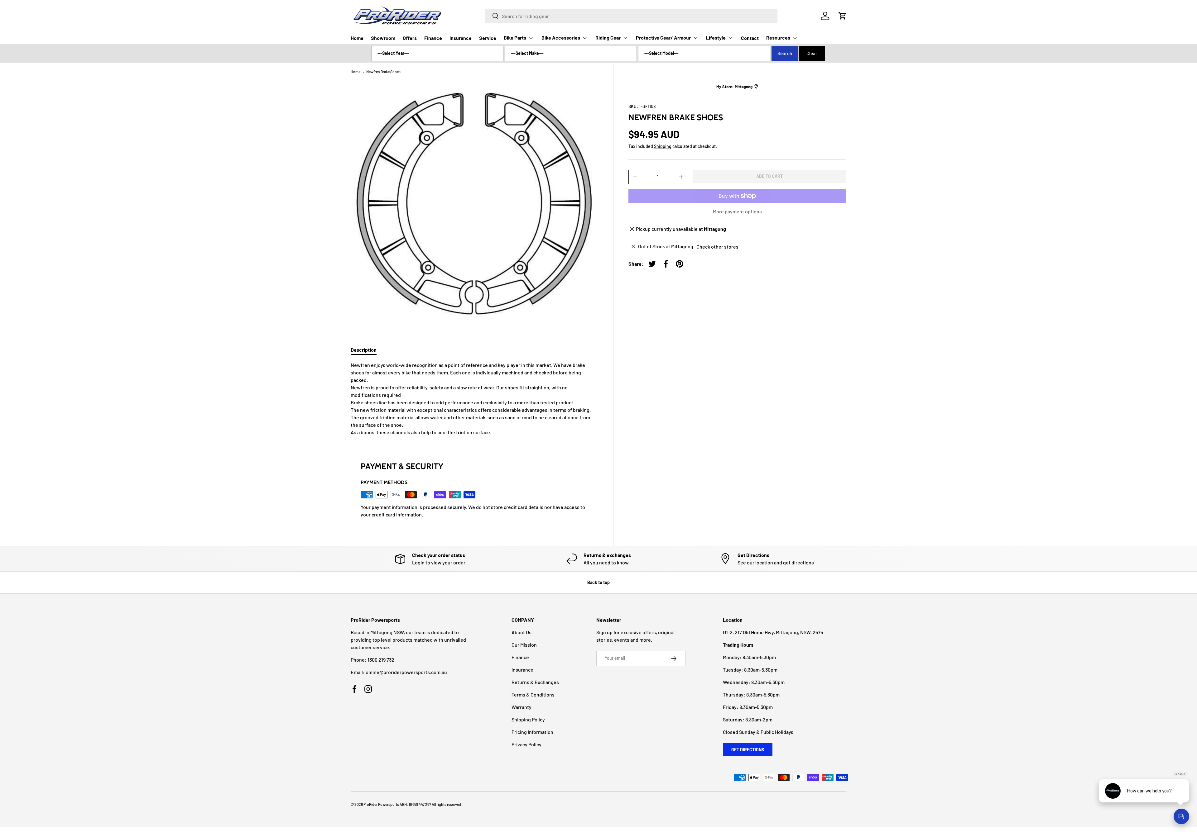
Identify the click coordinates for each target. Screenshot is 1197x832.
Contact (750, 38)
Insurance (460, 38)
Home (357, 38)
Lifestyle (716, 37)
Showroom (383, 38)
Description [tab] (364, 350)
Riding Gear (608, 37)
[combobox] (631, 16)
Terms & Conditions (533, 694)
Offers (410, 38)
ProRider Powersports (381, 804)
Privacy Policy (526, 744)
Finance (433, 38)
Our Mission (524, 645)
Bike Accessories (560, 37)
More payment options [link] (737, 211)
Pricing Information (532, 732)
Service (487, 38)
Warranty (521, 707)
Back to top (598, 582)
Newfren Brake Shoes (383, 72)
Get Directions (747, 749)
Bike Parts (515, 37)
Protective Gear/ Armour (663, 37)
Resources (778, 37)
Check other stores (717, 247)
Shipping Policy (528, 719)
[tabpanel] (474, 398)
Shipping (662, 146)
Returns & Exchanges (535, 682)
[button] (842, 16)
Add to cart (769, 176)
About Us (521, 632)
